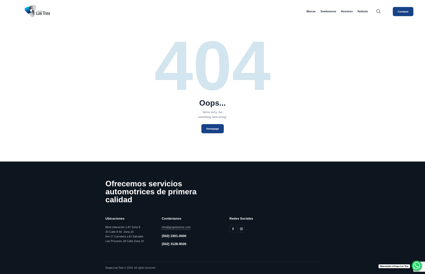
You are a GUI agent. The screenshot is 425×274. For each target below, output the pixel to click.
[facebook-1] (233, 228)
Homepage (212, 128)
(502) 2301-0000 (174, 236)
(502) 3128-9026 (174, 244)
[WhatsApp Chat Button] (417, 266)
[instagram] (241, 228)
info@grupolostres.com (176, 227)
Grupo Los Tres (114, 267)
